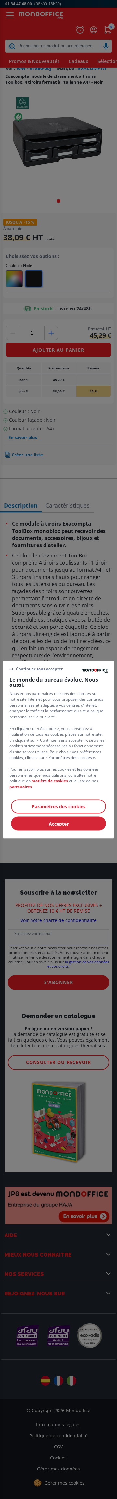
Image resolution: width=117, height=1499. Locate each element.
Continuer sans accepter (39, 669)
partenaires (20, 786)
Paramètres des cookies (58, 806)
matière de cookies (50, 780)
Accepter (59, 823)
